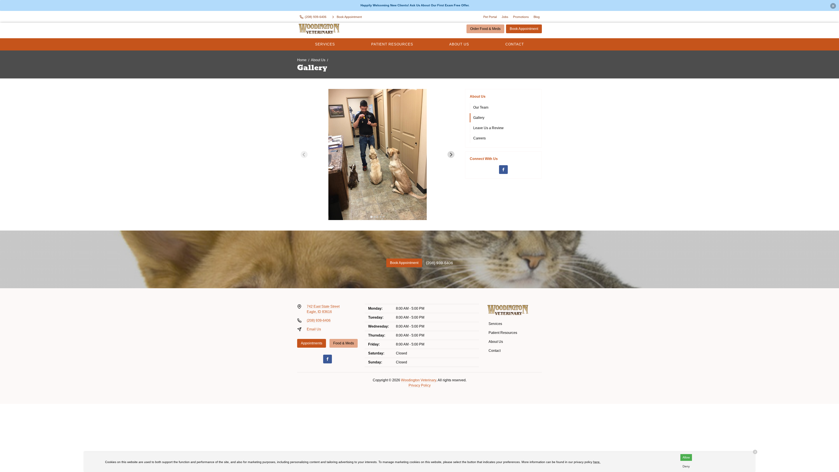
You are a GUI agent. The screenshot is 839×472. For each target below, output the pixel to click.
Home (302, 60)
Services (325, 44)
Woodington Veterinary (418, 380)
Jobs (505, 17)
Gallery (478, 118)
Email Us (314, 329)
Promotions (521, 17)
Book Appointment (524, 29)
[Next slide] (450, 154)
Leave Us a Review (488, 128)
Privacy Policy (420, 385)
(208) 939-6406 (439, 263)
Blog (537, 17)
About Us (459, 44)
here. (596, 462)
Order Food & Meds (485, 29)
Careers (479, 138)
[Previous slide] (304, 154)
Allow (686, 457)
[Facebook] (503, 169)
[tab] (371, 217)
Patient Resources (392, 44)
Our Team (480, 107)
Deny (686, 466)
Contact (514, 44)
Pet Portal (490, 17)
